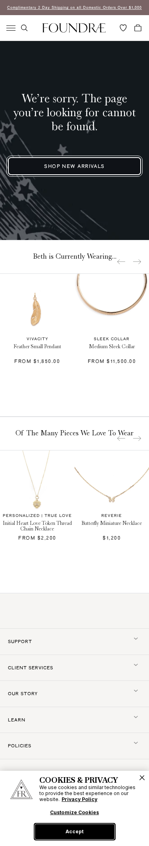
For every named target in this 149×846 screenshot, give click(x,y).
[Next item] (137, 261)
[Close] (142, 778)
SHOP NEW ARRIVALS (74, 166)
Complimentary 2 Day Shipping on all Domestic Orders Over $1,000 (74, 7)
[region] (74, 808)
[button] (24, 28)
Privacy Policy (79, 799)
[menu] (10, 28)
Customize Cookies (74, 812)
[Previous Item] (121, 261)
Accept (74, 831)
